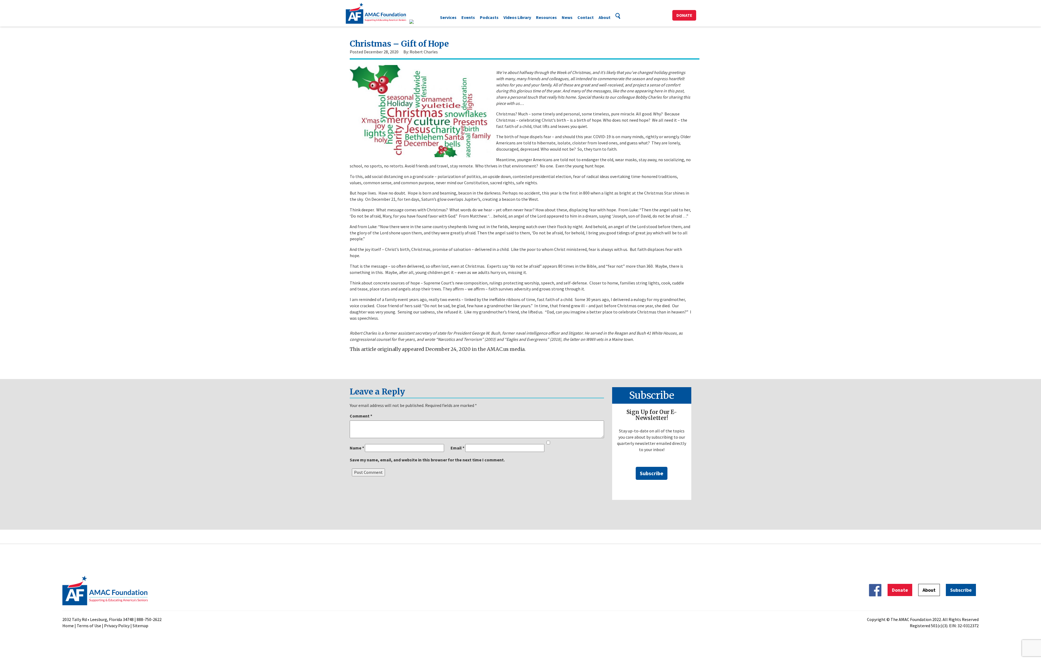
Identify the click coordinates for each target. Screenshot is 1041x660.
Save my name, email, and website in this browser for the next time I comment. (427, 459)
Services (448, 17)
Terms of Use (89, 625)
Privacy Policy (117, 625)
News (567, 17)
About (605, 17)
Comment (361, 416)
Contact (585, 17)
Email (457, 448)
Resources (546, 17)
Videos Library (517, 17)
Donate (684, 15)
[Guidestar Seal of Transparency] (418, 22)
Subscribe (651, 473)
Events (468, 17)
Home (68, 625)
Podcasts (489, 17)
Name (357, 448)
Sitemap (140, 625)
